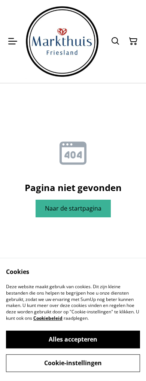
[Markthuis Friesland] (62, 41)
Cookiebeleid (48, 318)
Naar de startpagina (73, 208)
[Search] (115, 41)
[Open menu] (13, 41)
